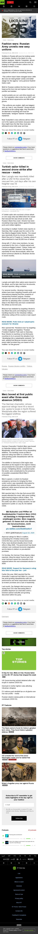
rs (30, 855)
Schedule (19, 886)
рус (15, 855)
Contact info (19, 911)
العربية (3, 855)
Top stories (6, 649)
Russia (4, 366)
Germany (5, 617)
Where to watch (19, 882)
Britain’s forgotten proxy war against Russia (18, 783)
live (10, 2)
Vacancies (19, 919)
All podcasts (32, 830)
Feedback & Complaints (19, 915)
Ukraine (5, 369)
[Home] (2, 2)
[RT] (6, 859)
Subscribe (19, 818)
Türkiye (29, 366)
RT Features (6, 705)
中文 (35, 855)
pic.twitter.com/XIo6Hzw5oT (19, 529)
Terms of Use (19, 894)
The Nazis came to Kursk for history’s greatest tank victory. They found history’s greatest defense (19, 730)
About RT (19, 902)
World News (10, 40)
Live (19, 873)
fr (25, 855)
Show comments (19, 158)
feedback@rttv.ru (10, 151)
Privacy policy (19, 898)
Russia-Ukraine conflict (16, 366)
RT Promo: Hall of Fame (19, 906)
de (20, 855)
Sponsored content (19, 890)
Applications (19, 877)
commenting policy (21, 147)
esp (9, 855)
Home (4, 40)
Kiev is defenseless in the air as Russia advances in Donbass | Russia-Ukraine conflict (18, 10)
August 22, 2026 (28, 533)
